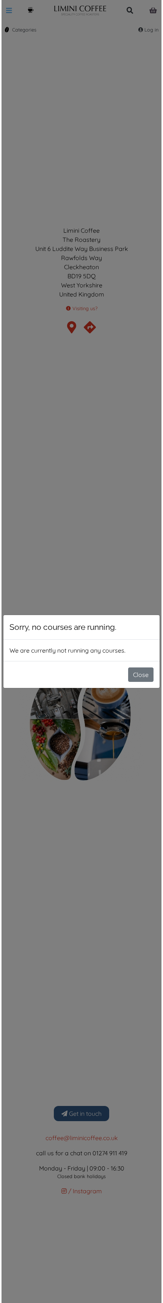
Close (141, 674)
